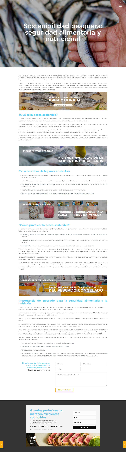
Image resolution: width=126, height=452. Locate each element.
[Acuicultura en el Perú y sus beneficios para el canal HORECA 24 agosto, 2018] (124, 444)
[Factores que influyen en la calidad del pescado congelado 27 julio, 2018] (1, 444)
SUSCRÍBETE (84, 428)
